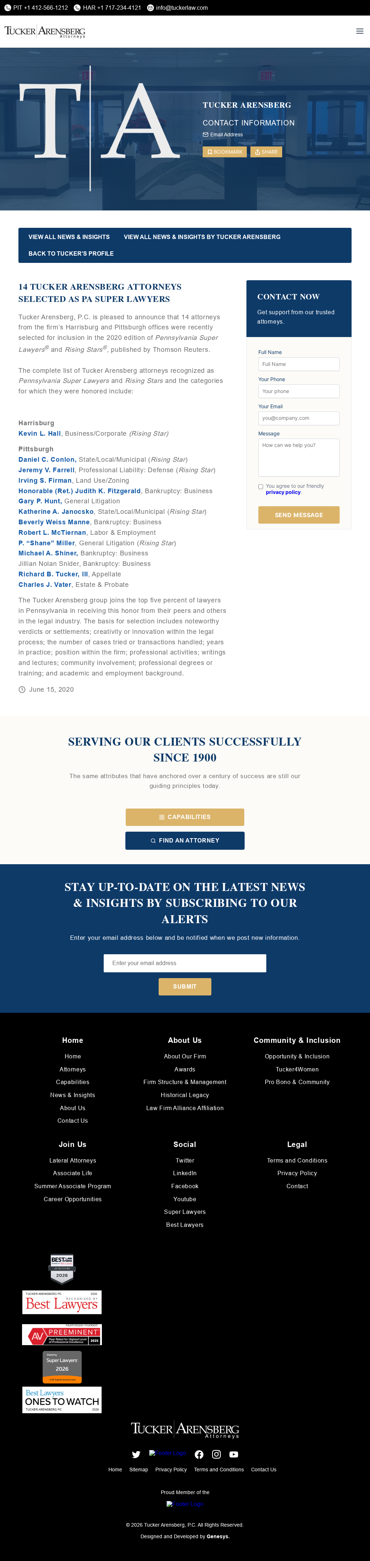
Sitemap (138, 1469)
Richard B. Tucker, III (53, 574)
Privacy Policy (297, 1173)
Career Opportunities (73, 1199)
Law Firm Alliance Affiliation (185, 1108)
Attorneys (73, 1069)
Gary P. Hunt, (40, 501)
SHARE (270, 152)
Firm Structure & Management (184, 1082)
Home (73, 1056)
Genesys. (218, 1536)
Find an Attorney (189, 840)
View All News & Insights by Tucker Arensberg (202, 237)
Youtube (184, 1199)
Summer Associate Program (72, 1186)
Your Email (270, 406)
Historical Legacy (185, 1095)
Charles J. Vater (45, 584)
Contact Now (288, 296)
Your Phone (271, 379)
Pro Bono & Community (297, 1082)
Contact (297, 1186)
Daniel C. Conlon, (47, 459)
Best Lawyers (185, 1225)
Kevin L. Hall (39, 433)
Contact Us (72, 1121)
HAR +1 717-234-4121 (112, 8)
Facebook (185, 1186)
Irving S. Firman (45, 480)
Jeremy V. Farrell (46, 470)
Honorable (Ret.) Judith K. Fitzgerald (79, 491)
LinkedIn (185, 1173)
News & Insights (72, 1095)
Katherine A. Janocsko (56, 511)
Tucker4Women (297, 1069)
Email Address (226, 134)
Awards (185, 1069)
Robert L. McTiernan (52, 532)
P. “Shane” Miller (46, 543)
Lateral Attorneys (73, 1160)
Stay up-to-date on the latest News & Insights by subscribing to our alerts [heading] (185, 903)
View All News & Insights (69, 237)
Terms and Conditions (297, 1160)
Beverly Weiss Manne (54, 522)
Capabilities (189, 817)
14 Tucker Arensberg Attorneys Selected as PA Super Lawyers (99, 292)
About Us (73, 1108)
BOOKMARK (228, 152)
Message (269, 433)
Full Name (270, 352)
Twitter (185, 1160)
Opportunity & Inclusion (297, 1056)
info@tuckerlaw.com (182, 8)
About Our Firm (185, 1056)
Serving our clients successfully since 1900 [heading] (185, 749)
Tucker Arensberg (247, 105)
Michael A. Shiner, (48, 553)
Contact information (248, 123)
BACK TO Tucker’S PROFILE (71, 254)
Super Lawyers (185, 1212)
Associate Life (72, 1173)
